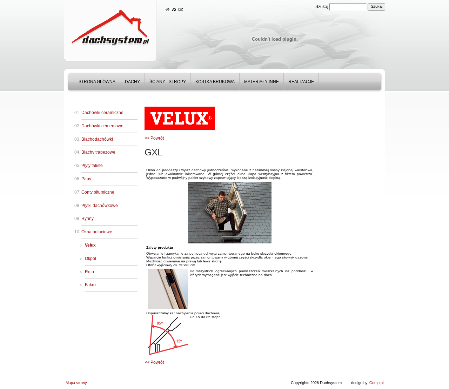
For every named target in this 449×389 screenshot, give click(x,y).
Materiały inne (261, 81)
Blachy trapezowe (98, 152)
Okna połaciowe (96, 231)
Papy (86, 178)
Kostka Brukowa (215, 81)
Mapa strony (76, 383)
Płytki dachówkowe (99, 205)
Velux (90, 245)
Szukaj (321, 6)
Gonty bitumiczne (97, 192)
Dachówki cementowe (102, 125)
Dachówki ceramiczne (102, 112)
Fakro (90, 284)
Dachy (132, 81)
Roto (89, 271)
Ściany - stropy (167, 81)
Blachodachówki (97, 139)
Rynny (87, 218)
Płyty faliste (92, 165)
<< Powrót (154, 138)
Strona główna (97, 81)
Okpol (90, 258)
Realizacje (301, 81)
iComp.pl (376, 383)
